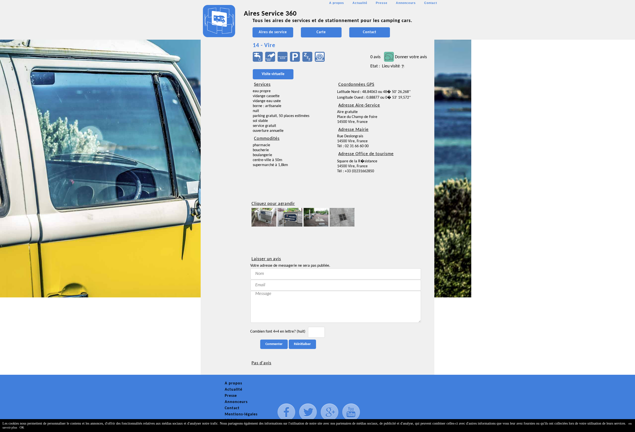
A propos (336, 3)
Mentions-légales (241, 414)
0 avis (375, 57)
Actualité (359, 3)
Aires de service (273, 32)
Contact (430, 3)
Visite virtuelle (273, 74)
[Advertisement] (223, 147)
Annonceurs (406, 3)
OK (22, 427)
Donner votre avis (411, 57)
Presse (381, 3)
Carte (321, 32)
